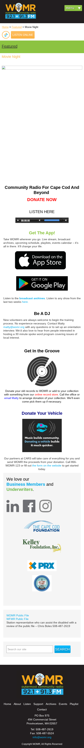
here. (25, 301)
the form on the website (46, 465)
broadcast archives (32, 298)
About (17, 704)
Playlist (74, 704)
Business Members (26, 484)
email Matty (11, 398)
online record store (46, 394)
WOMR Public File (17, 615)
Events (63, 704)
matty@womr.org (13, 327)
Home (5, 27)
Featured (17, 27)
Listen (27, 704)
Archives (51, 704)
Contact (42, 709)
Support (38, 704)
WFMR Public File (17, 619)
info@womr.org (42, 737)
